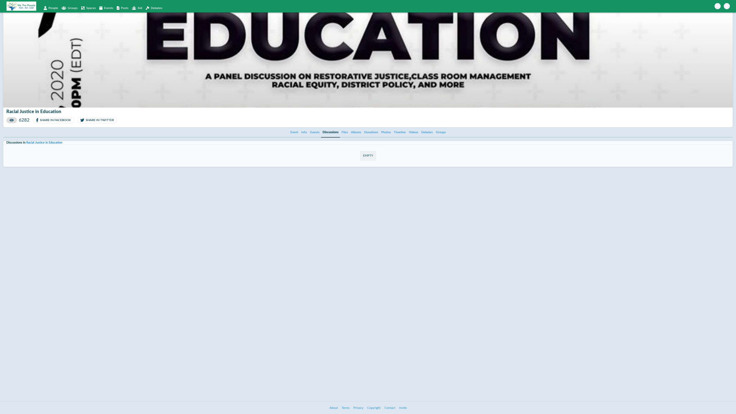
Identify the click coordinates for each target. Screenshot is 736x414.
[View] (11, 120)
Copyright (374, 407)
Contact (389, 407)
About (333, 407)
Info (304, 132)
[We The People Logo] (21, 6)
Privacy (358, 407)
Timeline (400, 132)
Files (345, 132)
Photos (386, 132)
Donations (371, 132)
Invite (403, 407)
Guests (315, 132)
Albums (356, 132)
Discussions (330, 132)
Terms (346, 407)
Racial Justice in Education (44, 142)
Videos (413, 132)
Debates (427, 132)
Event (294, 132)
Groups (441, 132)
